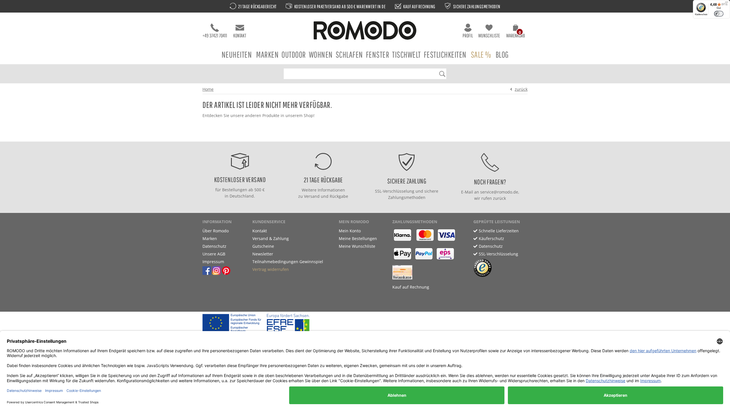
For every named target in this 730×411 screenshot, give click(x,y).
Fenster (378, 54)
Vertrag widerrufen (270, 269)
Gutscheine (263, 246)
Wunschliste (489, 36)
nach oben (363, 135)
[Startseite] (365, 31)
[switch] (718, 14)
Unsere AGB (213, 254)
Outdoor (293, 54)
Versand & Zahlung (270, 238)
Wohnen (321, 54)
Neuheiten (237, 54)
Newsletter (262, 254)
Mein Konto (350, 230)
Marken (267, 54)
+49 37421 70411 (214, 36)
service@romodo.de (499, 192)
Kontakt (239, 36)
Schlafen (349, 54)
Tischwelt (406, 54)
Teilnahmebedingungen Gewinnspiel (287, 261)
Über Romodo (215, 230)
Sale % (481, 54)
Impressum (213, 261)
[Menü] (726, 3)
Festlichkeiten (445, 54)
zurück (521, 89)
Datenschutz (214, 246)
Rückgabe (339, 196)
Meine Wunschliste (357, 246)
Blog (502, 54)
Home (208, 89)
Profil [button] (468, 36)
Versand (312, 196)
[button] (515, 32)
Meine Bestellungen (358, 238)
